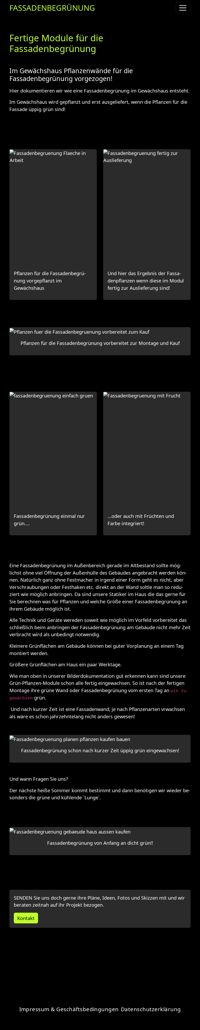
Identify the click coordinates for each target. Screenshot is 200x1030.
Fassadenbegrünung (52, 7)
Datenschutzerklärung (151, 1009)
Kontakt (26, 918)
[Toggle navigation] (183, 8)
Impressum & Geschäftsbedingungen (69, 1009)
